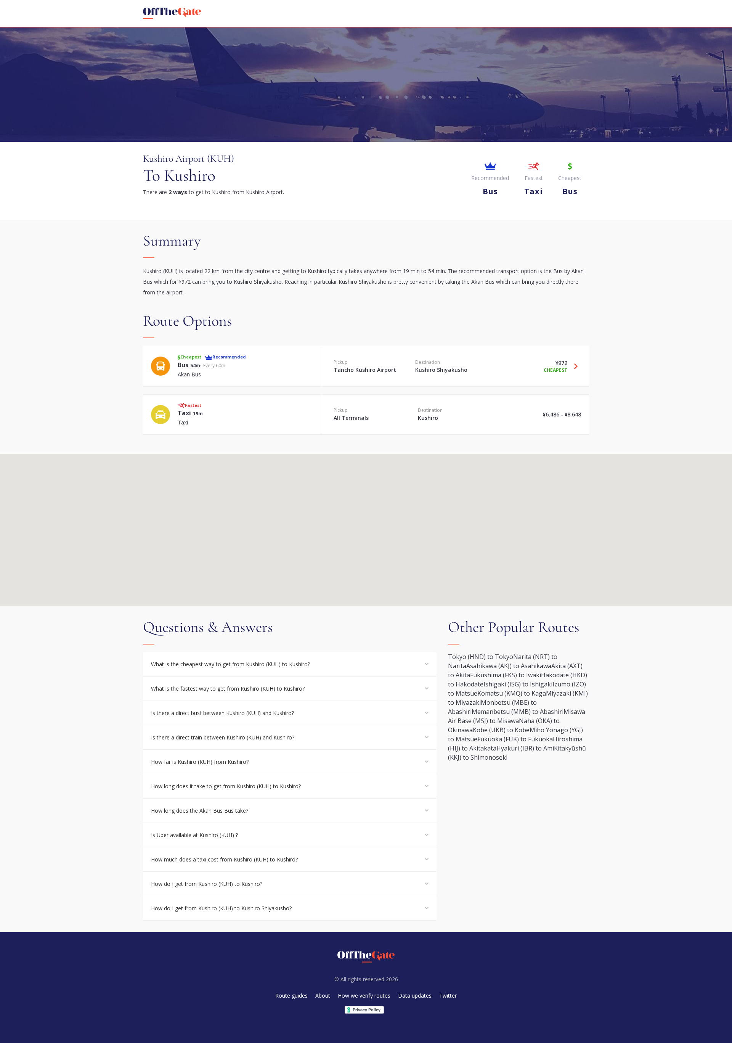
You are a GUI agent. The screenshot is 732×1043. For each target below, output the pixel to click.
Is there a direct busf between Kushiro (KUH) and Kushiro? (222, 713)
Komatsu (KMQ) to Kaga (511, 693)
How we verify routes (364, 995)
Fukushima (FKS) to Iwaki (505, 675)
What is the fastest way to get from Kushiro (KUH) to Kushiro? (228, 688)
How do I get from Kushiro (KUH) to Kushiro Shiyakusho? (221, 908)
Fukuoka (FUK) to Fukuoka (515, 739)
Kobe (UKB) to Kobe (501, 730)
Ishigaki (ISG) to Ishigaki (517, 684)
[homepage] (172, 13)
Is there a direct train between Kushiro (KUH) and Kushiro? (222, 737)
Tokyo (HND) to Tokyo (480, 656)
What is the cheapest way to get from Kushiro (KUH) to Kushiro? (230, 664)
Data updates (415, 995)
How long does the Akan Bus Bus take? (199, 810)
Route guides (291, 995)
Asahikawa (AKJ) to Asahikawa (508, 666)
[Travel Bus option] (573, 366)
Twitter (448, 995)
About (322, 995)
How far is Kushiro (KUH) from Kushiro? (200, 761)
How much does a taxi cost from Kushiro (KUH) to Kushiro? (224, 859)
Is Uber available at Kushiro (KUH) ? (194, 835)
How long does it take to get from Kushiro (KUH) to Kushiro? (226, 786)
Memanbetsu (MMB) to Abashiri (517, 711)
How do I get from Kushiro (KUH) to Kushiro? (206, 883)
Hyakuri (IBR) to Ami (525, 748)
